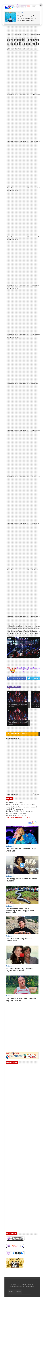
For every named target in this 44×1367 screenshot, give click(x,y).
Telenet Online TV (28, 1284)
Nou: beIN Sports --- (16, 815)
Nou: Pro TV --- (14, 802)
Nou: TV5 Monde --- (16, 813)
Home (11, 1292)
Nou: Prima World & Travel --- (19, 811)
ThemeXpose (29, 1286)
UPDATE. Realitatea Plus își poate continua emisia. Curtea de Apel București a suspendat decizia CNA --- (21, 807)
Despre (18, 1292)
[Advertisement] (25, 1022)
